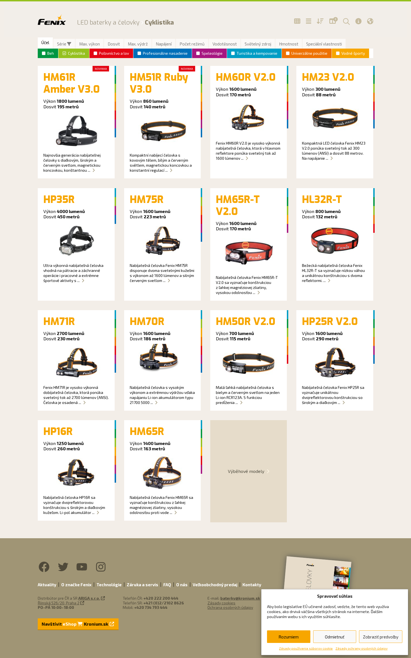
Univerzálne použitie (309, 53)
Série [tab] (62, 43)
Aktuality (47, 584)
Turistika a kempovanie (257, 53)
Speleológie (212, 53)
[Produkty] (297, 21)
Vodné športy (353, 53)
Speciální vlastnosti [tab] (324, 43)
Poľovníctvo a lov (114, 53)
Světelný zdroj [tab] (258, 43)
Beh (50, 53)
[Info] (358, 21)
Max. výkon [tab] (89, 43)
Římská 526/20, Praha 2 (58, 602)
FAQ (167, 584)
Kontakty (251, 584)
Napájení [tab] (164, 43)
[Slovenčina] (370, 21)
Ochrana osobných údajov (230, 607)
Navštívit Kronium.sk (75, 623)
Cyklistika (76, 53)
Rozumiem (288, 636)
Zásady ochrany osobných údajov (362, 648)
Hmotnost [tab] (288, 43)
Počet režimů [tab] (192, 43)
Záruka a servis (142, 584)
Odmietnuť (334, 636)
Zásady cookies (221, 602)
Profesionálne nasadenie (165, 53)
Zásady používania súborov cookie (306, 648)
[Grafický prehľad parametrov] (320, 21)
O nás (182, 584)
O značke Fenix (76, 584)
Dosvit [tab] (114, 43)
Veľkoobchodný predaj (215, 584)
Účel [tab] (45, 42)
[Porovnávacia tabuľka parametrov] (308, 21)
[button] (345, 21)
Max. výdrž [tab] (138, 43)
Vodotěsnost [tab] (224, 43)
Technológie (109, 584)
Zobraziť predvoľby (380, 636)
